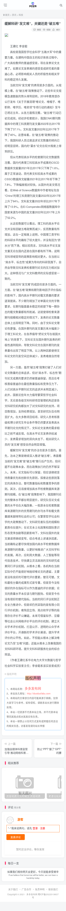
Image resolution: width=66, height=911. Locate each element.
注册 (42, 828)
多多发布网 (31, 894)
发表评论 (15, 837)
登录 (35, 828)
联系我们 (53, 889)
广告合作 (26, 889)
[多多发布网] (33, 4)
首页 (7, 14)
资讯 (14, 14)
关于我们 (13, 889)
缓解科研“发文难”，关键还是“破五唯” (33, 23)
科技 (21, 14)
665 (38, 29)
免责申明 (40, 889)
